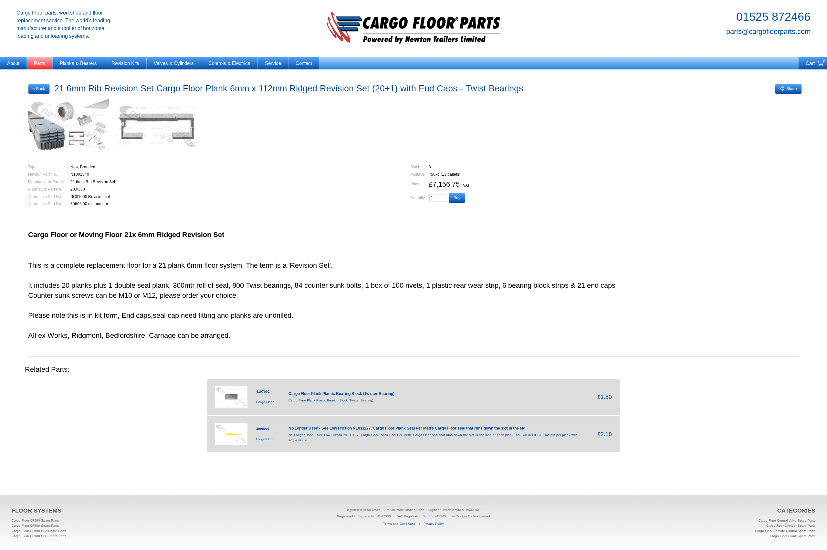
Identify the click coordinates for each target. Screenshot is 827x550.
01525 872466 (773, 16)
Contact (304, 63)
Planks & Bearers (78, 63)
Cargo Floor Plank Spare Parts (792, 536)
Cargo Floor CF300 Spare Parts (35, 520)
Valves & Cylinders (174, 63)
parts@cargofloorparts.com (768, 31)
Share (791, 89)
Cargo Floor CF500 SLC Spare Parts (39, 536)
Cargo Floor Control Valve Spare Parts (787, 520)
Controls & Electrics (229, 63)
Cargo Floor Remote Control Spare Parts (785, 531)
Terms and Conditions (399, 523)
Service (273, 63)
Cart (810, 63)
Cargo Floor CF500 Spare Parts (35, 525)
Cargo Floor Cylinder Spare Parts (790, 525)
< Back (39, 89)
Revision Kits (125, 63)
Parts (39, 63)
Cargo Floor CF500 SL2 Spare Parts (39, 531)
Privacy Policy (434, 523)
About (13, 63)
